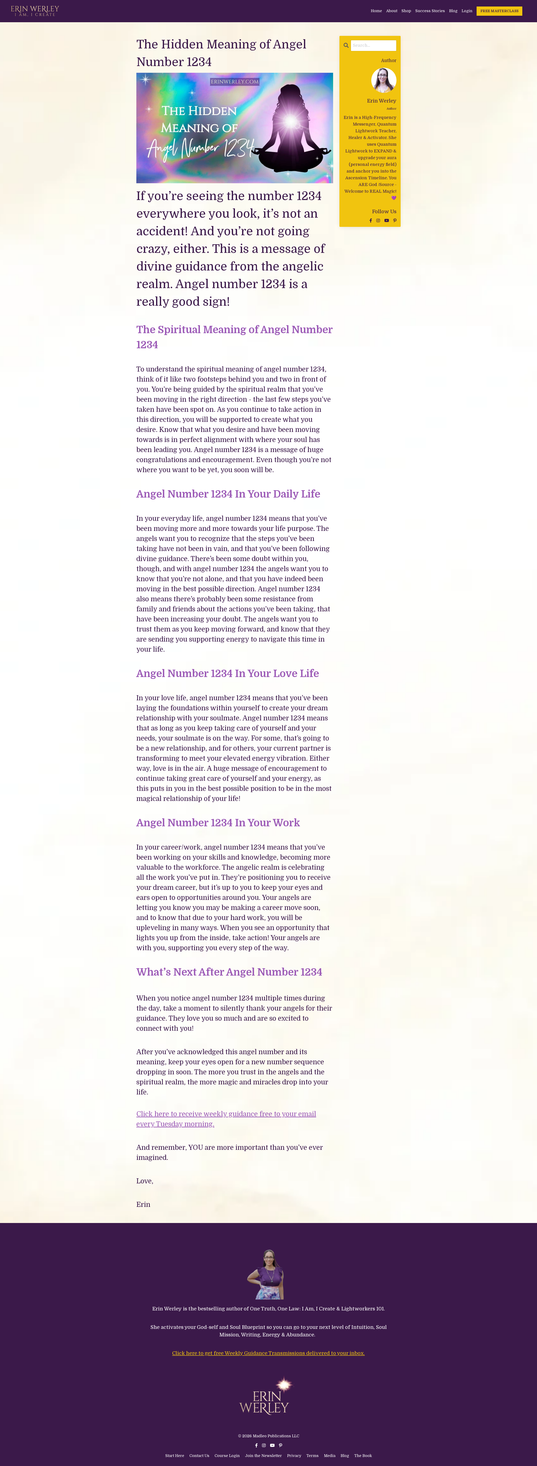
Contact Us (199, 1456)
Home (376, 11)
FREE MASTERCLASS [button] (499, 11)
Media (329, 1456)
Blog (453, 11)
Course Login (227, 1456)
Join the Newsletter (263, 1456)
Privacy (294, 1456)
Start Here (174, 1456)
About (391, 11)
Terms (313, 1456)
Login (467, 11)
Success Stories (430, 11)
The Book (363, 1456)
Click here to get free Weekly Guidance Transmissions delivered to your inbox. (268, 1353)
